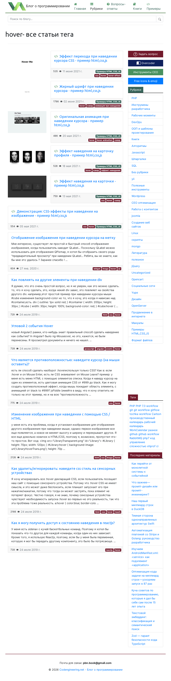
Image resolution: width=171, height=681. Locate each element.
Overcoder (148, 63)
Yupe (135, 292)
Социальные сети (143, 286)
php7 (146, 438)
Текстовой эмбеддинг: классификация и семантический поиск (143, 621)
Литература (139, 252)
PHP (134, 98)
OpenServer (139, 305)
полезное (138, 259)
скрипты (137, 239)
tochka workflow (141, 414)
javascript (90, 349)
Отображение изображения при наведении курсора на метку (63, 238)
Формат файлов (142, 340)
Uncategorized (141, 272)
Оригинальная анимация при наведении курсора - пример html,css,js (81, 121)
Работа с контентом (145, 209)
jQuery (136, 266)
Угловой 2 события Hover (32, 326)
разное (152, 430)
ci (157, 446)
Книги (135, 139)
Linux (135, 233)
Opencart (137, 279)
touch (117, 512)
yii (133, 179)
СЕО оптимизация (144, 202)
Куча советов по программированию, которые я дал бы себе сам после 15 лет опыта (145, 598)
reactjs (109, 550)
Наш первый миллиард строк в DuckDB (142, 505)
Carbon (156, 414)
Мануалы (137, 323)
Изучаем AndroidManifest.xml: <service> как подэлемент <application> (145, 557)
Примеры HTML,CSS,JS (108, 71)
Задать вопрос (147, 54)
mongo (136, 246)
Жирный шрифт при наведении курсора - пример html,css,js (84, 88)
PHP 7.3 (141, 406)
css (97, 75)
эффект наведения (110, 170)
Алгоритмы (139, 146)
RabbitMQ (136, 438)
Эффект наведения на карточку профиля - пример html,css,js (83, 153)
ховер (90, 105)
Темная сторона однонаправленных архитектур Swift (144, 519)
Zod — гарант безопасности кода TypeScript (144, 639)
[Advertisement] (149, 368)
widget (97, 268)
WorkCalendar (139, 430)
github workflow (148, 434)
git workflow (142, 410)
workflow (152, 406)
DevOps (137, 122)
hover (103, 75)
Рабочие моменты (143, 115)
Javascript (138, 152)
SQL (134, 165)
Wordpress (138, 196)
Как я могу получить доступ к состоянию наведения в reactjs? (63, 523)
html (105, 315)
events (109, 349)
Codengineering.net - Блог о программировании (91, 669)
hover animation (104, 140)
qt (119, 268)
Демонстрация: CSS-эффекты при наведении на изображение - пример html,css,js (54, 213)
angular (100, 349)
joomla (136, 215)
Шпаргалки (139, 159)
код (152, 438)
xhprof (151, 446)
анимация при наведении (107, 105)
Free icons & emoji (145, 81)
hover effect (114, 75)
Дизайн (136, 299)
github (134, 434)
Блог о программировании (48, 6)
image (106, 268)
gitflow (155, 410)
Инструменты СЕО (145, 72)
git (132, 410)
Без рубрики (140, 172)
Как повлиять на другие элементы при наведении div (56, 280)
